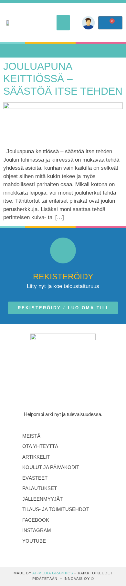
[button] (63, 22)
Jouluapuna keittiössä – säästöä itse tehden (62, 78)
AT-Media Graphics (52, 573)
